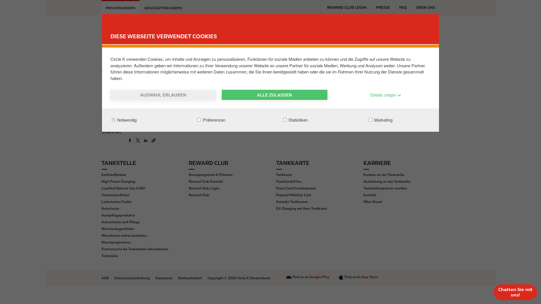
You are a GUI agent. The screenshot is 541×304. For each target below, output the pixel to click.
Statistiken (297, 120)
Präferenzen (213, 120)
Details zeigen (383, 95)
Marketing (383, 120)
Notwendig (126, 120)
